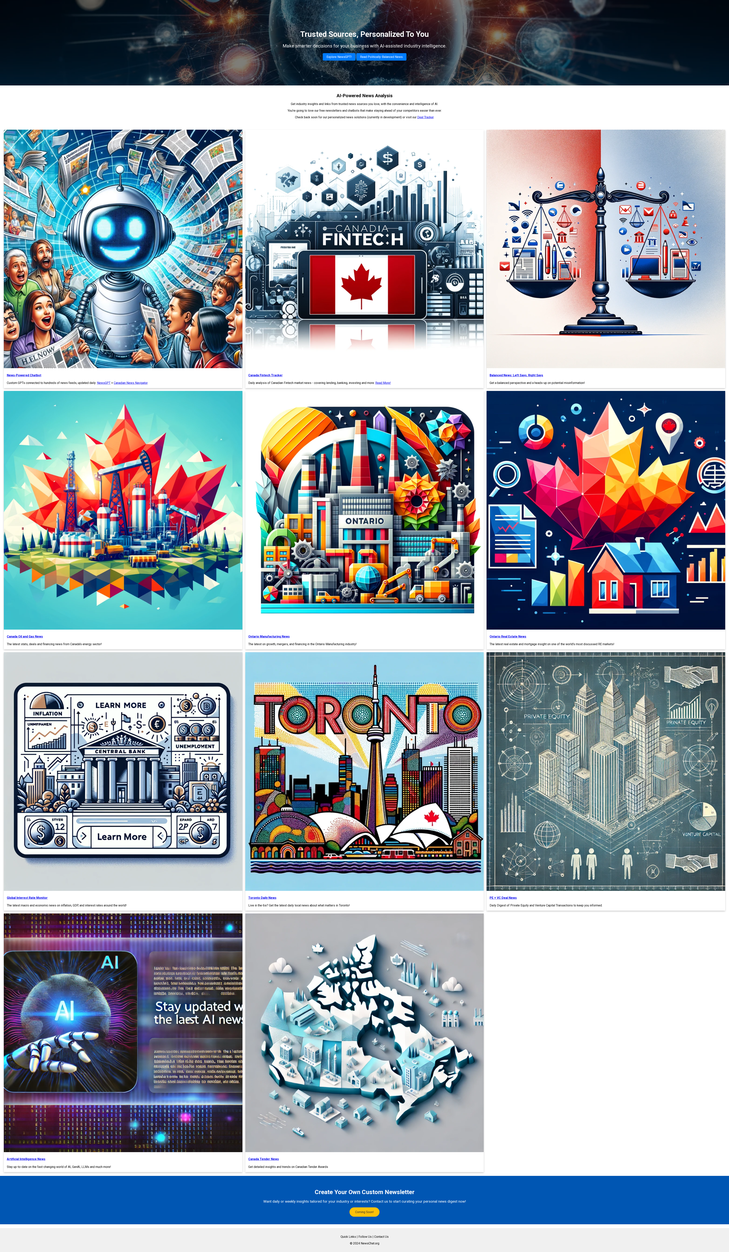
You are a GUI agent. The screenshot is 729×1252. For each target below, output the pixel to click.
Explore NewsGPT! (339, 57)
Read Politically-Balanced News (381, 57)
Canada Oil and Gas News (25, 636)
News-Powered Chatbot (24, 375)
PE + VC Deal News (503, 898)
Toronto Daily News (262, 898)
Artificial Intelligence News (26, 1159)
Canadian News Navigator (131, 383)
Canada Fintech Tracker (265, 375)
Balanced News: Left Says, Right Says (516, 375)
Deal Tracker (425, 117)
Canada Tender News (263, 1159)
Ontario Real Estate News (508, 636)
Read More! (383, 383)
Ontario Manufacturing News (269, 636)
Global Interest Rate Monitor (27, 898)
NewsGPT (103, 383)
